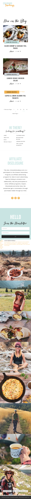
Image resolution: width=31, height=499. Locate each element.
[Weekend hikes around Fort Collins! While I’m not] (15, 418)
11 (17, 109)
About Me (6, 137)
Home (5, 135)
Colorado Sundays (14, 4)
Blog (5, 139)
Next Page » (15, 113)
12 (20, 109)
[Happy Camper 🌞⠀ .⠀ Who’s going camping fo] (15, 480)
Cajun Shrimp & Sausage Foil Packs (15, 47)
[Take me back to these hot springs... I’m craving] (15, 357)
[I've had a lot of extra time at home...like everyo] (15, 296)
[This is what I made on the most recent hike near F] (15, 265)
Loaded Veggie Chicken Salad (15, 79)
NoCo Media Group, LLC (24, 497)
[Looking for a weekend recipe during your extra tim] (15, 326)
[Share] (16, 51)
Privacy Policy (8, 142)
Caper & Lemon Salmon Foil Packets (15, 97)
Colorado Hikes (20, 135)
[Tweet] (18, 51)
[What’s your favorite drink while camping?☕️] (15, 449)
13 (23, 109)
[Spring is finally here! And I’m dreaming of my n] (15, 388)
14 (26, 109)
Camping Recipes (20, 141)
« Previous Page (8, 109)
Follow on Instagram (21, 491)
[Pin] (20, 51)
